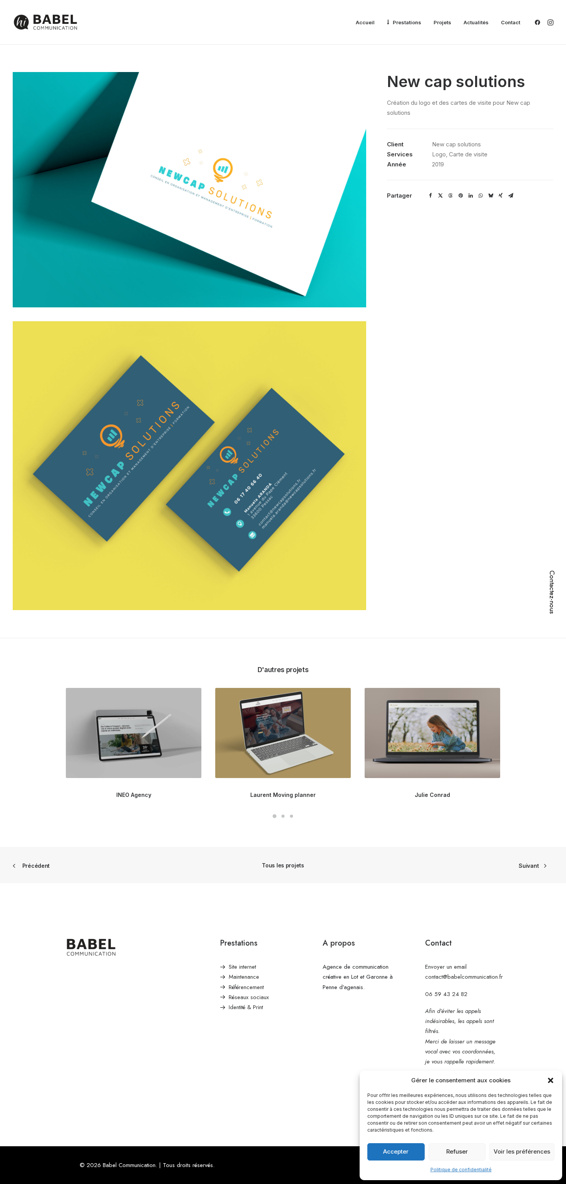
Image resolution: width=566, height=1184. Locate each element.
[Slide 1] (274, 816)
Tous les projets (283, 865)
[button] (550, 1080)
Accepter (396, 1151)
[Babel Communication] (45, 22)
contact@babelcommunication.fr (464, 977)
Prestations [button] (407, 22)
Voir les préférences (522, 1151)
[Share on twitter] (440, 196)
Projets (442, 22)
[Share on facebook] (430, 196)
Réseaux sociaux (249, 997)
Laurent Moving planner (283, 795)
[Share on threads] (450, 196)
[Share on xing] (500, 196)
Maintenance (244, 977)
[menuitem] (365, 22)
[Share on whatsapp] (480, 196)
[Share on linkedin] (470, 196)
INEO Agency (133, 795)
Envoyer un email (446, 967)
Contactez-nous (552, 592)
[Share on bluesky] (490, 196)
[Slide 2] (283, 816)
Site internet (242, 967)
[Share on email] (510, 196)
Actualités (476, 22)
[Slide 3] (291, 816)
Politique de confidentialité (461, 1169)
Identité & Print (246, 1007)
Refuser (457, 1151)
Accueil (365, 22)
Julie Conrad (432, 795)
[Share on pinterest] (460, 196)
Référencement (246, 987)
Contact (510, 22)
